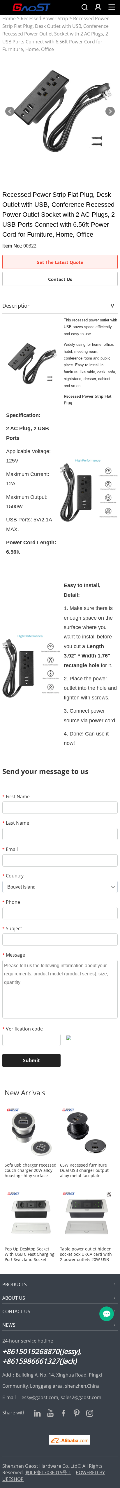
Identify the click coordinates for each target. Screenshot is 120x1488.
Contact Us (60, 279)
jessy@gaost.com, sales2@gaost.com (60, 1397)
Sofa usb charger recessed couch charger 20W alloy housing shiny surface (31, 1170)
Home (9, 18)
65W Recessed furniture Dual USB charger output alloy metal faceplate (84, 1170)
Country (13, 875)
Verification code (22, 1029)
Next (110, 111)
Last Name (15, 823)
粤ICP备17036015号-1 (48, 1472)
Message (13, 955)
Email (10, 849)
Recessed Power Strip (44, 18)
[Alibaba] (60, 1440)
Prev (10, 111)
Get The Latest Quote (59, 262)
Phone (11, 902)
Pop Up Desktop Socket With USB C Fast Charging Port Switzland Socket (29, 1254)
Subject (12, 928)
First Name (16, 796)
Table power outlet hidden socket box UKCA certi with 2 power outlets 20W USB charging (86, 1254)
